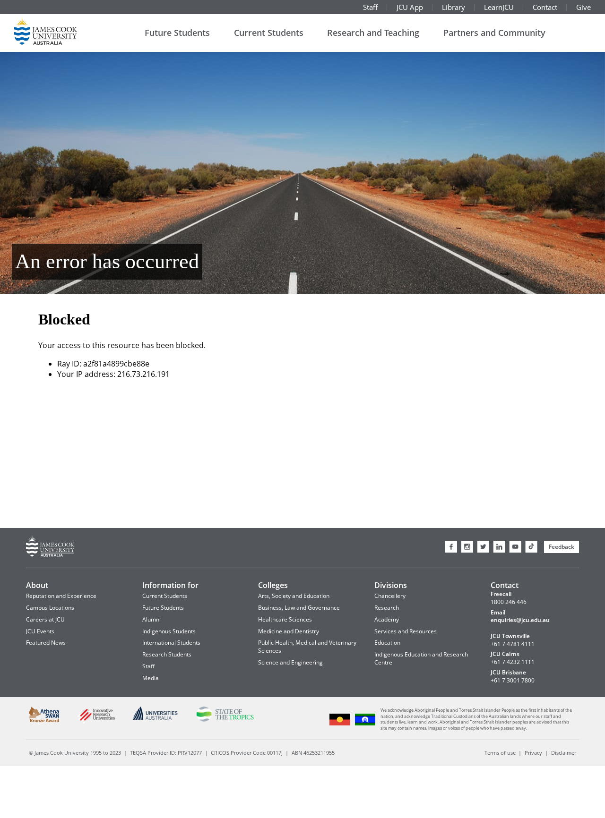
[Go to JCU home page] (50, 547)
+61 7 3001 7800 (513, 680)
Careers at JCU (45, 619)
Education (387, 643)
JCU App (410, 7)
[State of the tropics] (225, 720)
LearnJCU (499, 7)
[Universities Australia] (155, 718)
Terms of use (500, 752)
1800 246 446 (509, 602)
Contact (545, 7)
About (37, 585)
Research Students (166, 654)
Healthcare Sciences (285, 619)
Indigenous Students (169, 631)
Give (583, 7)
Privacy (533, 752)
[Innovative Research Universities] (96, 722)
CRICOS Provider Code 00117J (247, 752)
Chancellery (390, 596)
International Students (171, 643)
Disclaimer (563, 752)
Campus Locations (50, 608)
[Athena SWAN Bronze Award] (44, 720)
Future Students (177, 32)
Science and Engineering (290, 662)
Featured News (46, 643)
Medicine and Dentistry (288, 631)
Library (453, 7)
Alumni (151, 619)
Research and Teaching (373, 32)
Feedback (561, 547)
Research (386, 608)
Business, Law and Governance (299, 608)
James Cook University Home (56, 31)
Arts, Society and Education (293, 596)
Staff (370, 7)
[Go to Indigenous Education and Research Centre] (340, 724)
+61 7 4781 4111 (513, 644)
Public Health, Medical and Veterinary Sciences (307, 647)
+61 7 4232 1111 (513, 662)
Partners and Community (494, 32)
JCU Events (40, 631)
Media (150, 678)
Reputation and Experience (61, 596)
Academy (386, 619)
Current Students (268, 32)
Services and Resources (405, 631)
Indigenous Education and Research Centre (421, 658)
